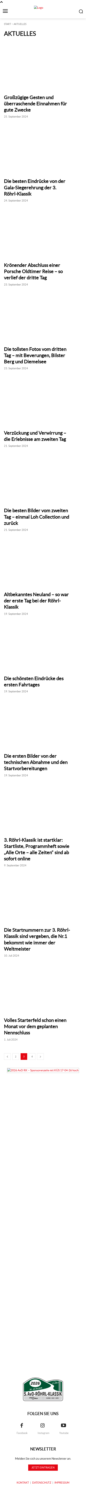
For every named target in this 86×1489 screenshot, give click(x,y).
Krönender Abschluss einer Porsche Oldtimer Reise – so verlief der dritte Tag (33, 271)
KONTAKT (23, 1482)
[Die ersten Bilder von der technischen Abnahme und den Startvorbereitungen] (43, 723)
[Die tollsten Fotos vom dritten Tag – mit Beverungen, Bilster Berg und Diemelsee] (43, 316)
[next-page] (40, 1056)
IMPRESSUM (61, 1482)
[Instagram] (43, 1426)
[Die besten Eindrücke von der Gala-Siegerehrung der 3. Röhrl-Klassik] (43, 148)
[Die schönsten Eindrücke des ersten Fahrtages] (43, 645)
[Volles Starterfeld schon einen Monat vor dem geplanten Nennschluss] (43, 987)
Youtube (64, 1433)
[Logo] (43, 1389)
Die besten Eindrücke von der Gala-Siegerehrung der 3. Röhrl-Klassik (34, 187)
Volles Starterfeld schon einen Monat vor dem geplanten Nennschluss (35, 1026)
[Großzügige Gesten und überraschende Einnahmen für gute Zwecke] (43, 64)
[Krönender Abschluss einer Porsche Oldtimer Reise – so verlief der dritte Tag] (43, 232)
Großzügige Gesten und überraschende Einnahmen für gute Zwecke (35, 104)
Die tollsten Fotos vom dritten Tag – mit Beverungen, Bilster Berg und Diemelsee (35, 355)
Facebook (22, 1433)
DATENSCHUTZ (41, 1482)
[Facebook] (22, 1426)
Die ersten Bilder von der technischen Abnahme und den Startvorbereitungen (36, 762)
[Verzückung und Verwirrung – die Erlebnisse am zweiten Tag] (43, 400)
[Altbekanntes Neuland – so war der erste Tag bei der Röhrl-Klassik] (43, 561)
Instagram (43, 1433)
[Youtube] (63, 1426)
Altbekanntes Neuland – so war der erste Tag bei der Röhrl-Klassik (36, 601)
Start (7, 24)
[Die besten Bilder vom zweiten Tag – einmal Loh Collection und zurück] (43, 477)
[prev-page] (7, 1056)
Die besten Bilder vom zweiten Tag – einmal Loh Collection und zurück (36, 517)
